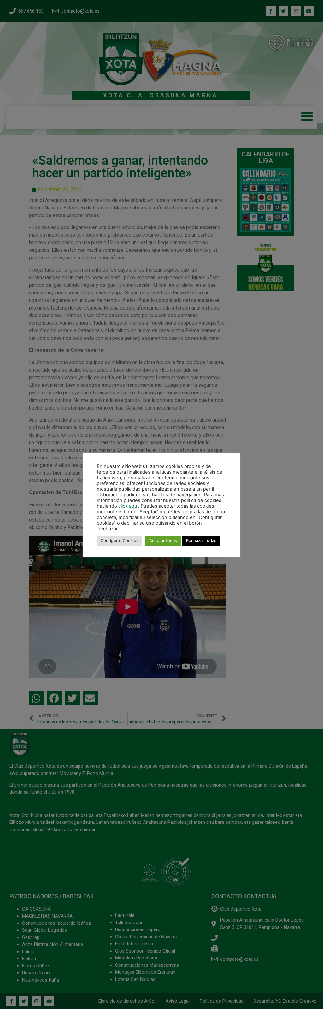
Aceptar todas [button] (163, 540)
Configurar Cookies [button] (119, 540)
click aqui (128, 506)
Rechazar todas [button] (201, 540)
